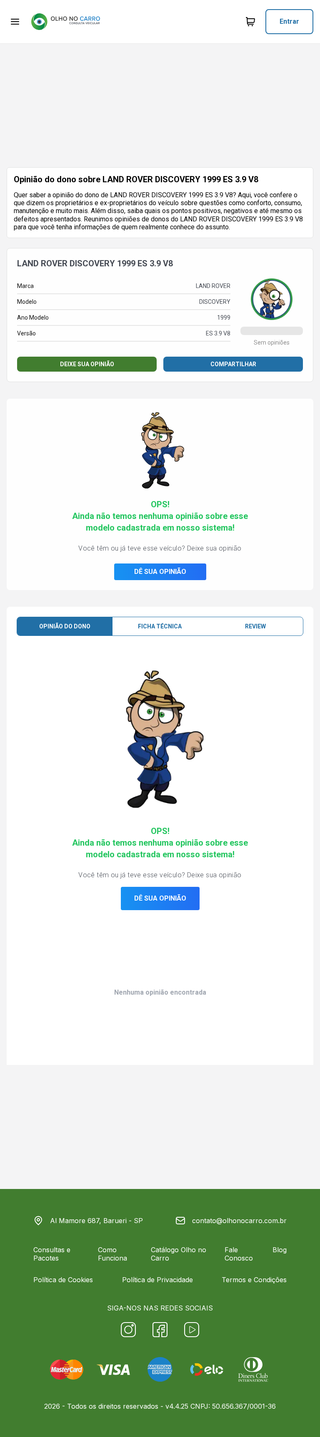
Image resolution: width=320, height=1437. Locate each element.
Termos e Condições (254, 1280)
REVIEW (255, 626)
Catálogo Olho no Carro (178, 1254)
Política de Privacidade (157, 1280)
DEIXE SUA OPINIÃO (87, 364)
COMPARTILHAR (233, 364)
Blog (279, 1250)
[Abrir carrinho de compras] (250, 21)
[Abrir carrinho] (15, 21)
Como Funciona (112, 1254)
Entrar (289, 21)
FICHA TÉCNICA (160, 626)
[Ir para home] (65, 21)
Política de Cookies (63, 1280)
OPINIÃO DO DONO (64, 626)
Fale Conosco (239, 1254)
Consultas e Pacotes (51, 1254)
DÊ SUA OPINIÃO (160, 572)
